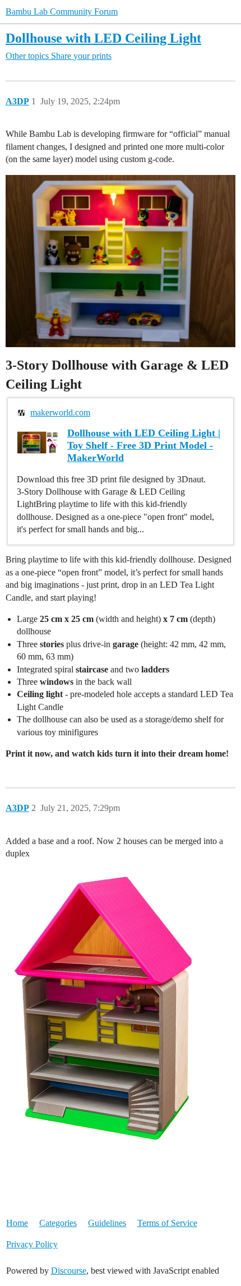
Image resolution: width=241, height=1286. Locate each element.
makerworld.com (60, 412)
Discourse (68, 1270)
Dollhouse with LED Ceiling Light (103, 37)
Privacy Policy (32, 1244)
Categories (58, 1223)
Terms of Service (167, 1223)
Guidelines (107, 1223)
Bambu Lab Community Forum (62, 11)
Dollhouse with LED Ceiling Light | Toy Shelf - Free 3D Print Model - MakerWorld (143, 445)
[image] (111, 1009)
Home (17, 1223)
